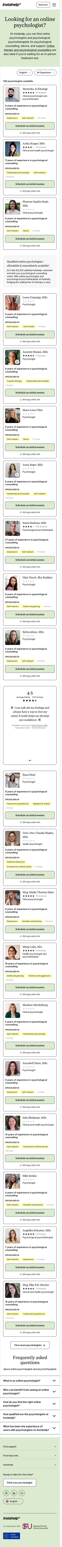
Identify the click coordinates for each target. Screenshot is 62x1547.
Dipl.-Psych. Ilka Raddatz (37, 577)
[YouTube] (22, 1493)
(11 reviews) (41, 1288)
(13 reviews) (41, 896)
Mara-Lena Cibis (33, 410)
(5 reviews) (41, 950)
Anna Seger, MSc (33, 464)
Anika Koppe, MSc (34, 143)
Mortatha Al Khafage (35, 88)
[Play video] (17, 361)
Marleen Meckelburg (35, 1004)
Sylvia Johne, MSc (33, 632)
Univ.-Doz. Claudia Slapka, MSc (38, 834)
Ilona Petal (29, 774)
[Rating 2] (29, 760)
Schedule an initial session (29, 125)
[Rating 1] (27, 760)
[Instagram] (6, 1493)
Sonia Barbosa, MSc (34, 522)
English (23, 72)
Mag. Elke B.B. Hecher (36, 1284)
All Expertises (44, 72)
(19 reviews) (41, 147)
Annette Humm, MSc (35, 351)
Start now (43, 4)
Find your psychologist (19, 1482)
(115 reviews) (41, 526)
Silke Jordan (30, 1175)
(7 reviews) (41, 356)
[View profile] (12, 94)
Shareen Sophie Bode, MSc (36, 203)
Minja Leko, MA (32, 946)
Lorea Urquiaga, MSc (35, 297)
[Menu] (54, 5)
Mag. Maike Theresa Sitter (38, 892)
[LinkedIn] (14, 1493)
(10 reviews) (41, 93)
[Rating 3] (31, 760)
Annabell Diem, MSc (35, 1063)
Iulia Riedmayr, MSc (35, 1117)
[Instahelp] (12, 4)
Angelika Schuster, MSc (37, 1230)
